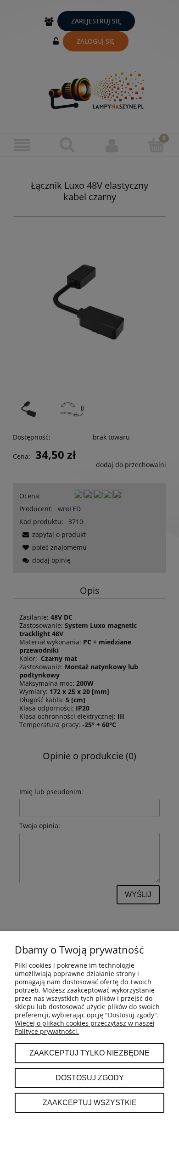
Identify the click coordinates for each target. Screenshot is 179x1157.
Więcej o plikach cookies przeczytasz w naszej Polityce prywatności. (85, 1027)
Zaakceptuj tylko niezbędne (89, 1053)
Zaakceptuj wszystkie (90, 1102)
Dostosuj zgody (90, 1077)
